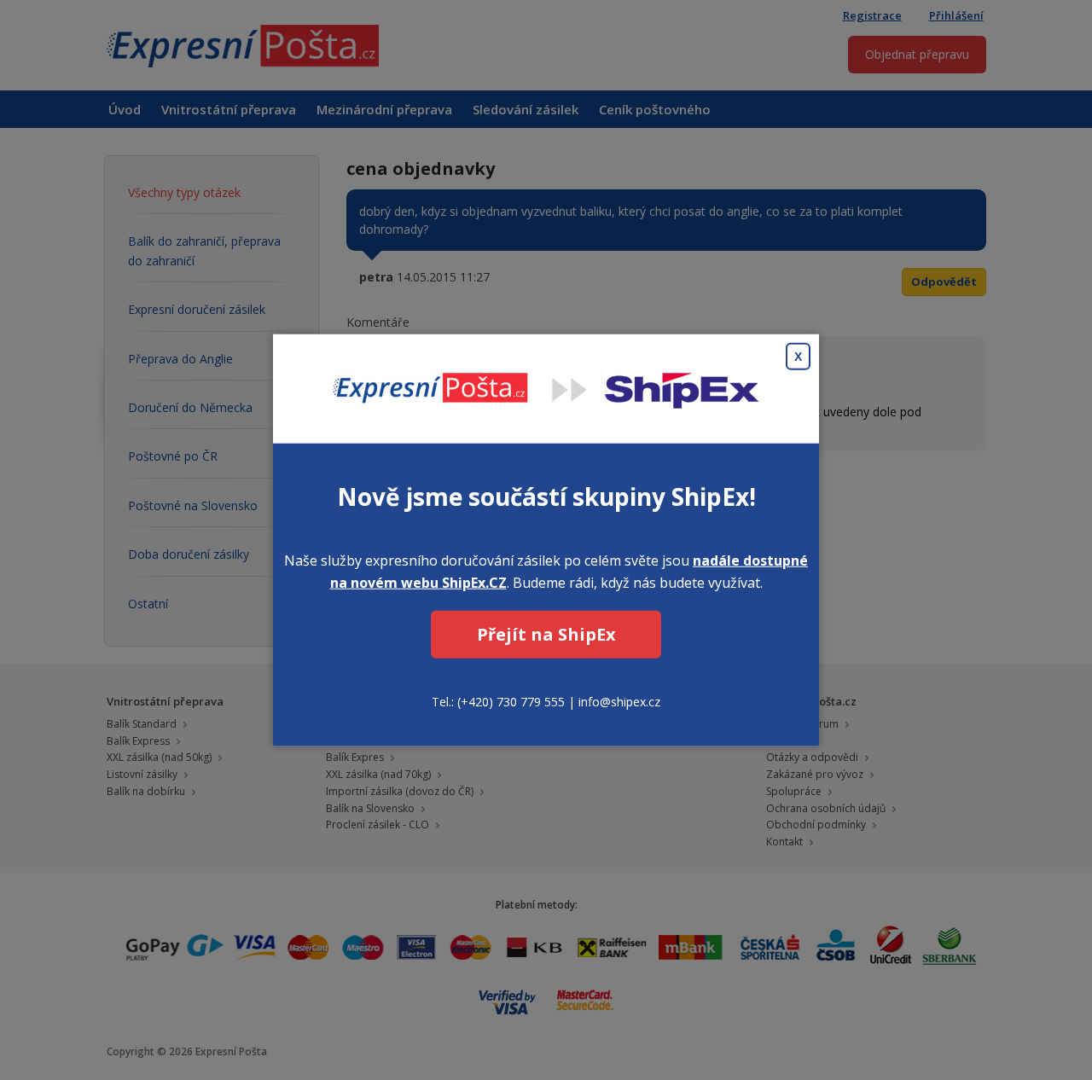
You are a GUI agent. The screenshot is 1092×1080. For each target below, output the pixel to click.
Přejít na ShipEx (546, 634)
